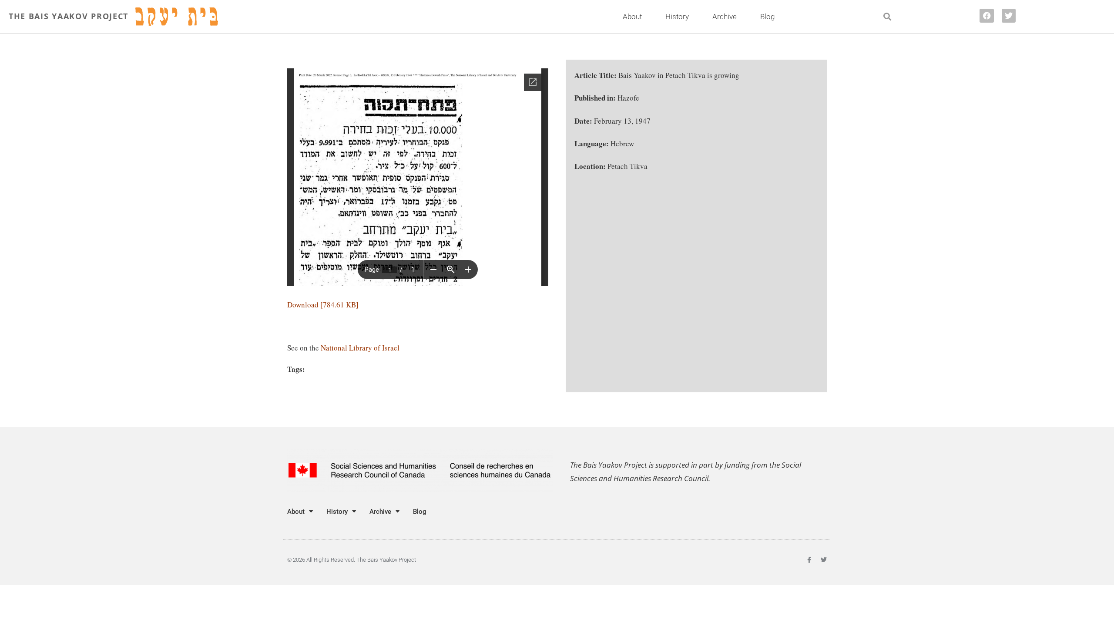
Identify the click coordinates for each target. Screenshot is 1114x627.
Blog (767, 16)
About (632, 16)
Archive (724, 16)
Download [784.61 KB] (323, 305)
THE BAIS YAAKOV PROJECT (68, 16)
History (677, 16)
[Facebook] (986, 16)
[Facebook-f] (809, 560)
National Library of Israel (360, 348)
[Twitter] (1009, 16)
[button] (887, 17)
